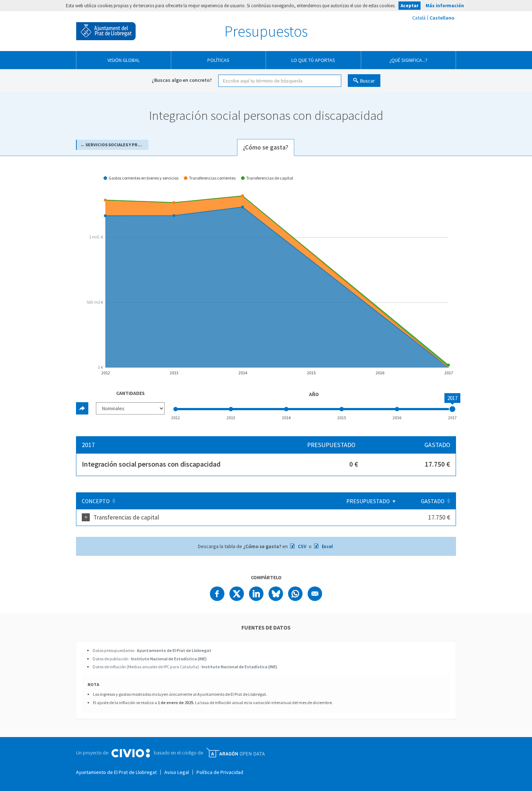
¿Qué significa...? (408, 60)
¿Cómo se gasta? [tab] (265, 147)
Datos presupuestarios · (152, 650)
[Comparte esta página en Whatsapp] (295, 593)
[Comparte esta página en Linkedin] (256, 593)
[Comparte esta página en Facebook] (217, 593)
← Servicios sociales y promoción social (114, 144)
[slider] (452, 409)
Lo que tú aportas (313, 60)
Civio (130, 753)
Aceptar (409, 6)
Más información (445, 6)
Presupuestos (266, 31)
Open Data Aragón (235, 753)
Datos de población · (150, 658)
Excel (327, 546)
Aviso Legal (176, 772)
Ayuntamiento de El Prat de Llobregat (106, 31)
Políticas (218, 60)
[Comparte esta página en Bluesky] (276, 593)
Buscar (367, 80)
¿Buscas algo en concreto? (182, 80)
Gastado (432, 501)
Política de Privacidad (220, 772)
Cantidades (130, 393)
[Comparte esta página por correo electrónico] (315, 593)
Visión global (123, 60)
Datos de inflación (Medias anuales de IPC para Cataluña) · (185, 666)
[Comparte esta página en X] (236, 593)
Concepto (96, 501)
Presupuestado (368, 501)
